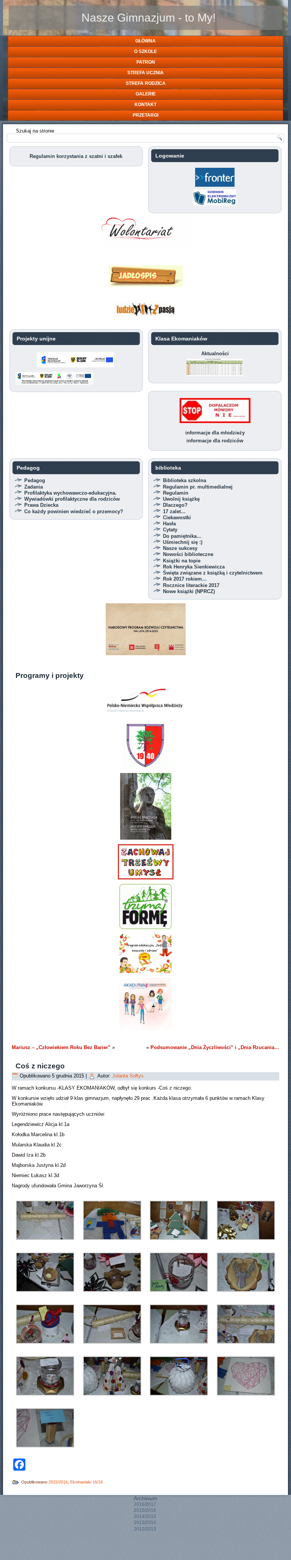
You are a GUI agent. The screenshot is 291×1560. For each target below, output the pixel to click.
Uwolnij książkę (181, 499)
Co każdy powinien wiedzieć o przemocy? (73, 511)
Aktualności (215, 353)
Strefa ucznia (145, 72)
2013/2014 (145, 1522)
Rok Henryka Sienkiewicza (194, 567)
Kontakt (145, 104)
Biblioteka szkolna (184, 480)
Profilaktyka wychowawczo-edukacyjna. (70, 493)
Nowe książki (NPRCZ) (189, 591)
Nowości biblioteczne (188, 554)
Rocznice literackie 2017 (191, 585)
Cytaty (170, 529)
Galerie (146, 94)
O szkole (145, 51)
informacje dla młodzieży (215, 433)
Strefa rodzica (146, 83)
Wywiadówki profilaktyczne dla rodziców (72, 499)
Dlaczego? (175, 505)
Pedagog (34, 480)
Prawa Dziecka (41, 505)
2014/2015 (145, 1516)
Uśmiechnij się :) (182, 542)
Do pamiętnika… (182, 536)
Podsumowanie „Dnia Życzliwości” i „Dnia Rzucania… (214, 1047)
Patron (145, 62)
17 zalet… (174, 511)
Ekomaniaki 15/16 (86, 1482)
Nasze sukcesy (180, 548)
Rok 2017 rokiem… (185, 579)
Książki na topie (181, 561)
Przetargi (145, 115)
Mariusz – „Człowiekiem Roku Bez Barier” (61, 1047)
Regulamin (175, 493)
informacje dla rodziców (214, 440)
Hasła (169, 523)
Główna (145, 41)
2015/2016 (58, 1482)
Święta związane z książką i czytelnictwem (213, 573)
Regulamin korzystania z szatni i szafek (76, 156)
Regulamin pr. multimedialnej (198, 487)
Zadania (33, 487)
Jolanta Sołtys (128, 1076)
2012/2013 (145, 1529)
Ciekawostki (177, 517)
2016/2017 (145, 1504)
